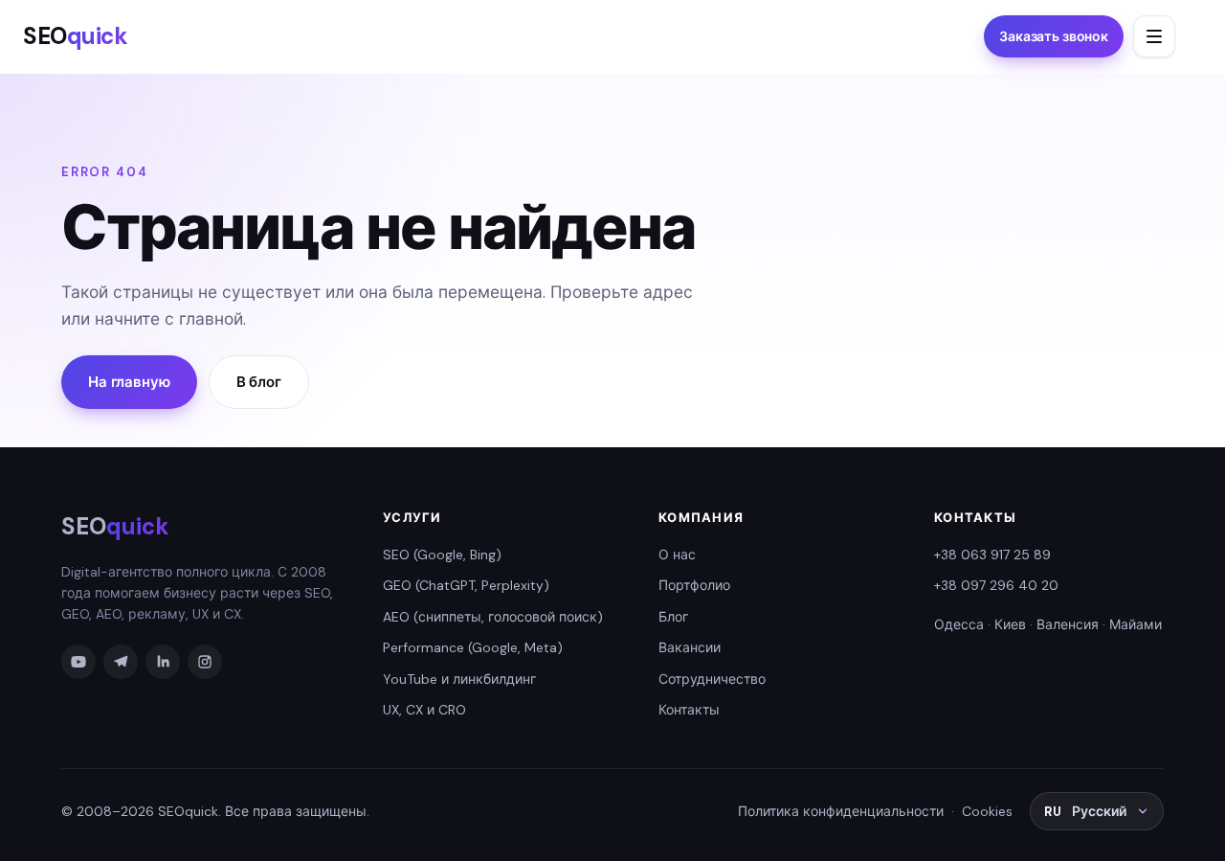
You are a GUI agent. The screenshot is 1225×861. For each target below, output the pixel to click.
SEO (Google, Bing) (442, 554)
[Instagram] (205, 662)
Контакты (689, 709)
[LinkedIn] (162, 662)
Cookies (987, 811)
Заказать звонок (1053, 36)
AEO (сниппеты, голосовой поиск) (493, 616)
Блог (673, 616)
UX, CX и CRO (424, 709)
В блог (258, 382)
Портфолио (694, 585)
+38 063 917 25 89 (992, 554)
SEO (75, 36)
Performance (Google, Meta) (473, 647)
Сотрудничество (712, 679)
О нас (677, 554)
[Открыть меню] (1154, 36)
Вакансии (689, 647)
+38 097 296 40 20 (996, 585)
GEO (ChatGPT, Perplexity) (466, 585)
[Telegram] (120, 662)
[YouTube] (78, 662)
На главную (129, 382)
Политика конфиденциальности (841, 811)
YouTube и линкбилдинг (459, 679)
